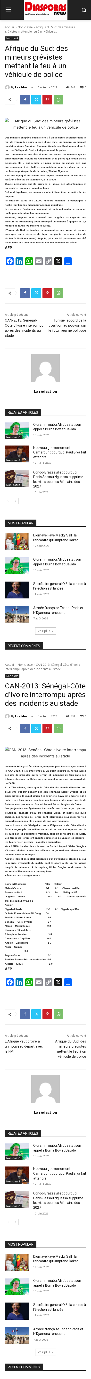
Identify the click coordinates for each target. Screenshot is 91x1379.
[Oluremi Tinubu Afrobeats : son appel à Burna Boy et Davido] (17, 430)
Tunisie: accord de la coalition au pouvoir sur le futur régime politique (67, 325)
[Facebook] (25, 99)
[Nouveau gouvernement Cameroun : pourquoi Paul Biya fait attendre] (17, 454)
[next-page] (16, 501)
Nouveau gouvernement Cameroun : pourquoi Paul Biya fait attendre (59, 452)
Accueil (10, 27)
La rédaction (24, 87)
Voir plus (44, 631)
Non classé (25, 27)
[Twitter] (36, 99)
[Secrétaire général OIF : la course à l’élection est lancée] (17, 590)
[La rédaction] (8, 87)
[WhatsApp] (58, 99)
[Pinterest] (47, 99)
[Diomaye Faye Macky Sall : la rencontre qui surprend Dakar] (17, 541)
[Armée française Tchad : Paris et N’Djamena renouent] (17, 614)
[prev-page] (8, 501)
